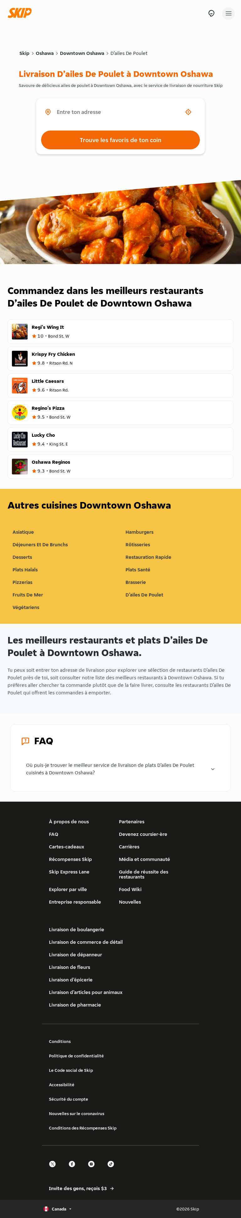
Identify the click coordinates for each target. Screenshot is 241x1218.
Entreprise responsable (75, 902)
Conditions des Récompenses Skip (82, 1128)
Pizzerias (22, 582)
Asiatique (23, 532)
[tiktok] (112, 1169)
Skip (24, 53)
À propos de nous (69, 821)
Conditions (60, 1041)
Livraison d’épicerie (71, 979)
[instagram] (93, 1169)
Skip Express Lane (69, 871)
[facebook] (73, 1169)
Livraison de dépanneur (75, 954)
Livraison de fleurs (69, 967)
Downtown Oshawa (82, 53)
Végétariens (26, 607)
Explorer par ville (68, 889)
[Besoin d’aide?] (211, 13)
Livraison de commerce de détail (86, 942)
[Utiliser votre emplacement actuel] (188, 112)
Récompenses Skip (70, 859)
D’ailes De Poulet (128, 53)
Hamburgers (139, 532)
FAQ (53, 834)
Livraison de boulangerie (76, 929)
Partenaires (131, 821)
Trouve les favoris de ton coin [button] (120, 140)
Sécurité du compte (68, 1099)
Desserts (22, 557)
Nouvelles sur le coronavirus (76, 1113)
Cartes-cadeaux (66, 846)
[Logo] (21, 13)
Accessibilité (61, 1084)
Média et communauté (144, 859)
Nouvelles (130, 902)
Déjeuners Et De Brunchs (40, 544)
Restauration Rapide (148, 557)
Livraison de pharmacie (75, 1005)
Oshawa (45, 53)
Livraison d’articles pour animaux (85, 992)
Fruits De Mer (28, 594)
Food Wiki (130, 889)
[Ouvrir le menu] (228, 13)
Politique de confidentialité (76, 1056)
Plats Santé (138, 569)
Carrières (129, 846)
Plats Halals (25, 569)
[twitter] (54, 1169)
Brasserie (136, 582)
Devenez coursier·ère (143, 834)
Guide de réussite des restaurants (143, 874)
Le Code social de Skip (71, 1070)
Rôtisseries (138, 544)
